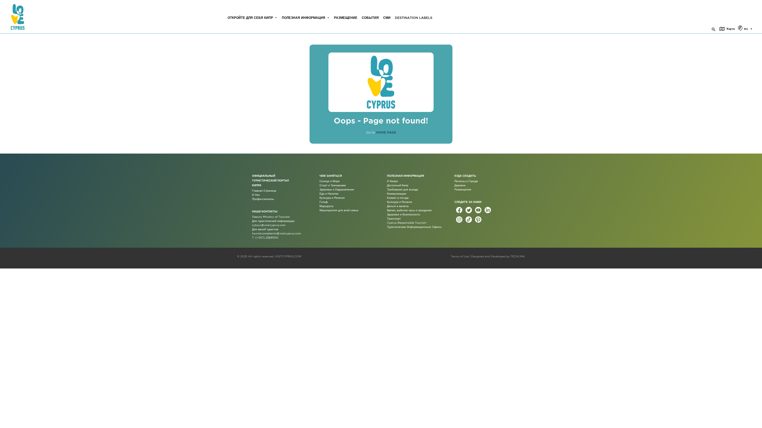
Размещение (345, 17)
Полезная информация (303, 17)
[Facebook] (459, 210)
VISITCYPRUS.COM (288, 256)
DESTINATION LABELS (413, 17)
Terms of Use (460, 256)
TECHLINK (517, 256)
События (370, 17)
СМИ (387, 17)
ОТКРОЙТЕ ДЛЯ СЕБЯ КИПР (250, 17)
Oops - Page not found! (381, 120)
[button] (714, 28)
